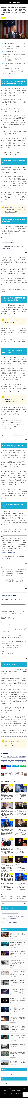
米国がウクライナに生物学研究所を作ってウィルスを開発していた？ (14, 47)
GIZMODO (12, 484)
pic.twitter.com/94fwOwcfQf (9, 595)
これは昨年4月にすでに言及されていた (13, 51)
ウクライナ (7, 758)
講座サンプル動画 (14, 1088)
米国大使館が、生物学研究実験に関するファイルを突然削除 (14, 60)
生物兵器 (9, 756)
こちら (13, 745)
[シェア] (8, 766)
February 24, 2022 (17, 435)
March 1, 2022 (6, 248)
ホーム (3, 894)
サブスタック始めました (8, 914)
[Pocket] (3, 768)
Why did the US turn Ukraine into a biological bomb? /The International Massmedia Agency (14, 399)
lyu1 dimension (14, 2)
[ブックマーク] (15, 766)
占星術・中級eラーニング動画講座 (10, 922)
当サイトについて (8, 1093)
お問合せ (13, 1090)
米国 (4, 756)
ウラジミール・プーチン (20, 761)
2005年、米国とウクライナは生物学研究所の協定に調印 (14, 55)
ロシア (13, 758)
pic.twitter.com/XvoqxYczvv (9, 428)
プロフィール (20, 1090)
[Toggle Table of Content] (24, 44)
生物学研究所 (22, 756)
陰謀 (3, 758)
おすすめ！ (15, 756)
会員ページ (6, 1090)
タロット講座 (5, 920)
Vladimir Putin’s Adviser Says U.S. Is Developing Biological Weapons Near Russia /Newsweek (15, 210)
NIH (9, 761)
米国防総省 (4, 761)
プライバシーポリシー (19, 1093)
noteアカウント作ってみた (10, 913)
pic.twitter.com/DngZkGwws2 (9, 552)
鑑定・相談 (22, 1088)
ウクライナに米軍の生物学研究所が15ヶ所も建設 (14, 64)
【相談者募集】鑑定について (9, 918)
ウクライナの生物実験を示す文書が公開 (13, 71)
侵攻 (13, 761)
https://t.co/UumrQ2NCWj (8, 242)
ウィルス (18, 758)
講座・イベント (5, 1088)
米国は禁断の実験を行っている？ (11, 68)
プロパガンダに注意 (8, 73)
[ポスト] (3, 766)
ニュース (3, 17)
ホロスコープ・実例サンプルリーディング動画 (13, 916)
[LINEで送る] (23, 766)
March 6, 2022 (6, 558)
